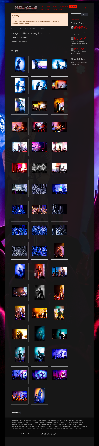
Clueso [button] (47, 428)
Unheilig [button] (44, 420)
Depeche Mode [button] (27, 420)
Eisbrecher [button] (21, 426)
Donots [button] (42, 428)
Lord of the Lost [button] (36, 428)
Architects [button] (59, 428)
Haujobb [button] (80, 424)
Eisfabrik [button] (71, 428)
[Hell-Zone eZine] (26, 8)
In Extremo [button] (56, 426)
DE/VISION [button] (65, 428)
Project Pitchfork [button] (78, 420)
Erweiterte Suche (75, 19)
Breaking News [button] (15, 420)
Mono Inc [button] (55, 424)
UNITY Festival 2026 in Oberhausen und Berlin (79, 49)
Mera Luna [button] (59, 420)
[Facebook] (85, 7)
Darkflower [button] (71, 420)
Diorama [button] (81, 422)
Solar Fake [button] (31, 426)
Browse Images (16, 412)
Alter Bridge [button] (53, 428)
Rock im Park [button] (84, 426)
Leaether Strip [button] (15, 426)
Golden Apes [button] (49, 430)
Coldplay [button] (30, 424)
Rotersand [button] (42, 422)
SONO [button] (25, 424)
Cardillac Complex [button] (65, 430)
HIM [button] (26, 426)
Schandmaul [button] (49, 426)
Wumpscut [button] (43, 426)
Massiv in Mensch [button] (33, 430)
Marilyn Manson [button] (42, 424)
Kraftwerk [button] (29, 428)
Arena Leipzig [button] (69, 422)
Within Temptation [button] (73, 424)
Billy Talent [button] (61, 424)
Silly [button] (44, 430)
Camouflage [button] (14, 424)
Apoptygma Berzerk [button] (75, 426)
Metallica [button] (37, 426)
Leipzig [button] (62, 422)
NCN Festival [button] (56, 422)
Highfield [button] (49, 424)
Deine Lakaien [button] (66, 426)
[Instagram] (85, 9)
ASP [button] (61, 426)
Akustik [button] (19, 430)
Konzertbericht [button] (21, 422)
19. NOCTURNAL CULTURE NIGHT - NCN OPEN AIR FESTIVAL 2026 (80, 38)
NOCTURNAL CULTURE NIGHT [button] (18, 428)
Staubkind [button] (25, 430)
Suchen (85, 15)
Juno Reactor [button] (57, 430)
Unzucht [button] (40, 430)
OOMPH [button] (35, 424)
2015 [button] (66, 424)
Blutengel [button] (75, 422)
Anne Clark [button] (14, 430)
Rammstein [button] (14, 422)
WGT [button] (21, 420)
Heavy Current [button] (78, 428)
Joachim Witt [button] (28, 422)
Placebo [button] (65, 420)
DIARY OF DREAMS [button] (52, 420)
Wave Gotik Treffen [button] (36, 420)
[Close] (66, 16)
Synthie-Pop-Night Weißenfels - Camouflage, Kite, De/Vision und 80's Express (80, 27)
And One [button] (21, 424)
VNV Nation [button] (35, 422)
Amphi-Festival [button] (49, 422)
